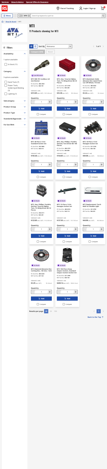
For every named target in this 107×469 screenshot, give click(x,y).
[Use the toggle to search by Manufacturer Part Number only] (29, 16)
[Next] (103, 46)
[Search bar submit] (103, 16)
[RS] (5, 8)
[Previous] (94, 46)
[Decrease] (33, 102)
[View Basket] (102, 8)
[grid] (31, 46)
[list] (35, 46)
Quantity (35, 98)
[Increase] (49, 102)
